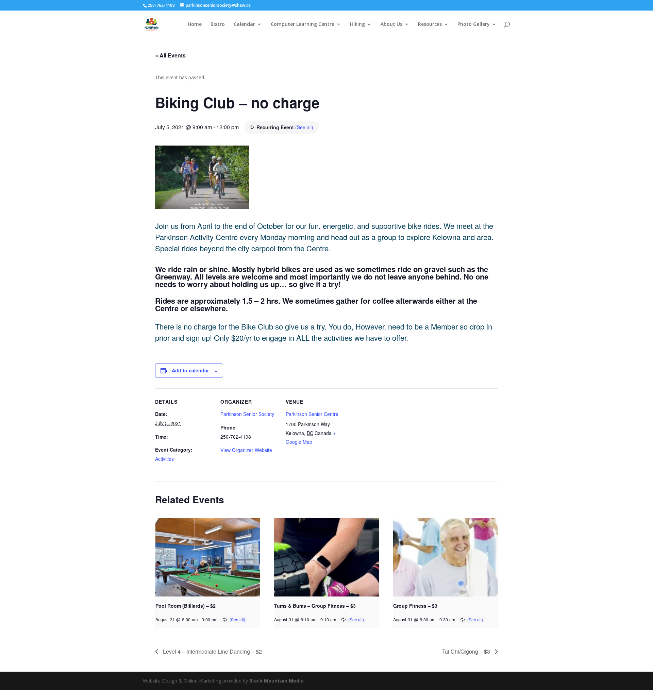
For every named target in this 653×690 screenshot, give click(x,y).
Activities (164, 458)
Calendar (244, 24)
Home (195, 24)
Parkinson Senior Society (247, 413)
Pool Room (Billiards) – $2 (185, 605)
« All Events (170, 55)
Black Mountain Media (276, 680)
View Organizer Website (246, 450)
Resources (430, 24)
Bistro (218, 24)
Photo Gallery (473, 24)
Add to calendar (190, 370)
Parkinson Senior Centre (312, 413)
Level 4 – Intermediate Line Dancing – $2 (212, 651)
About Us (391, 24)
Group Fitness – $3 (415, 605)
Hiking (357, 24)
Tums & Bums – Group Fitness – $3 (315, 605)
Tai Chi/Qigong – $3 (466, 651)
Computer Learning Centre (302, 24)
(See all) (304, 127)
